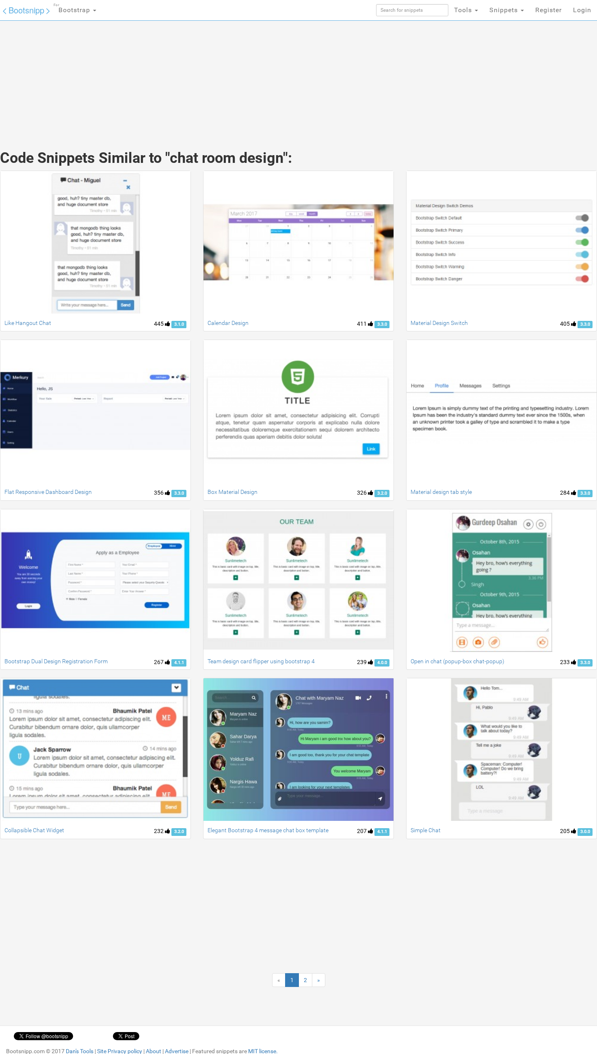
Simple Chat (426, 830)
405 (565, 323)
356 (159, 492)
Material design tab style (441, 492)
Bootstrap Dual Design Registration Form (56, 661)
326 (362, 492)
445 (159, 323)
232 (159, 831)
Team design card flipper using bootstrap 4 (261, 661)
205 (565, 831)
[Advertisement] (237, 77)
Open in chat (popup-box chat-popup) (457, 661)
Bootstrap (73, 8)
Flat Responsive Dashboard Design (48, 492)
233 (565, 662)
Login (582, 10)
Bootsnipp (26, 10)
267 (159, 662)
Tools (464, 10)
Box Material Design (232, 492)
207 (362, 831)
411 (362, 323)
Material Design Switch (439, 323)
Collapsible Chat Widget (34, 830)
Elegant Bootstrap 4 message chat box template (268, 830)
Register (548, 10)
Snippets (504, 10)
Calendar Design (228, 323)
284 (565, 492)
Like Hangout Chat (27, 323)
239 (362, 662)
